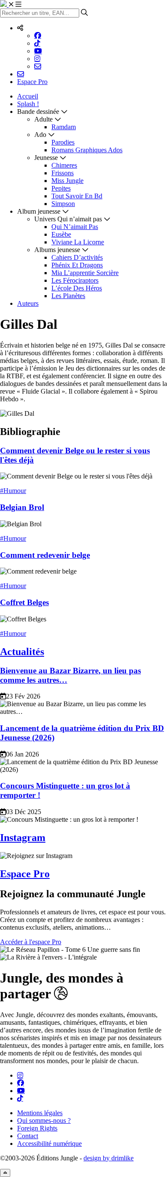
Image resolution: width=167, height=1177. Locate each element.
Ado (40, 134)
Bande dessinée (38, 111)
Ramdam (63, 126)
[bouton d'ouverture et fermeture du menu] (15, 4)
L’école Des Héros (76, 288)
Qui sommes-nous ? (44, 1120)
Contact (27, 1135)
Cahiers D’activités (77, 257)
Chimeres (64, 165)
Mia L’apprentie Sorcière (85, 272)
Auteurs (28, 303)
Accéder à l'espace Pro (30, 941)
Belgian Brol (22, 507)
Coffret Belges (24, 602)
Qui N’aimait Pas (74, 226)
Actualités (22, 651)
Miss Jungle (67, 180)
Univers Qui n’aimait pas (68, 219)
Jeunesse (46, 157)
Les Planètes (68, 295)
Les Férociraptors (74, 280)
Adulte (43, 119)
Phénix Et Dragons (77, 265)
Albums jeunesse (57, 249)
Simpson (63, 203)
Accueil (27, 96)
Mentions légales (40, 1112)
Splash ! (28, 103)
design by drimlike (109, 1158)
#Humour (13, 490)
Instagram (22, 837)
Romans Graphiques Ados (86, 150)
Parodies (63, 142)
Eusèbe (61, 234)
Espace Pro (32, 81)
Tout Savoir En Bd (76, 196)
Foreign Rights (37, 1128)
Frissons (62, 173)
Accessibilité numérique (49, 1143)
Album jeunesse (38, 211)
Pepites (61, 188)
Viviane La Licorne (77, 242)
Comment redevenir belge (45, 555)
